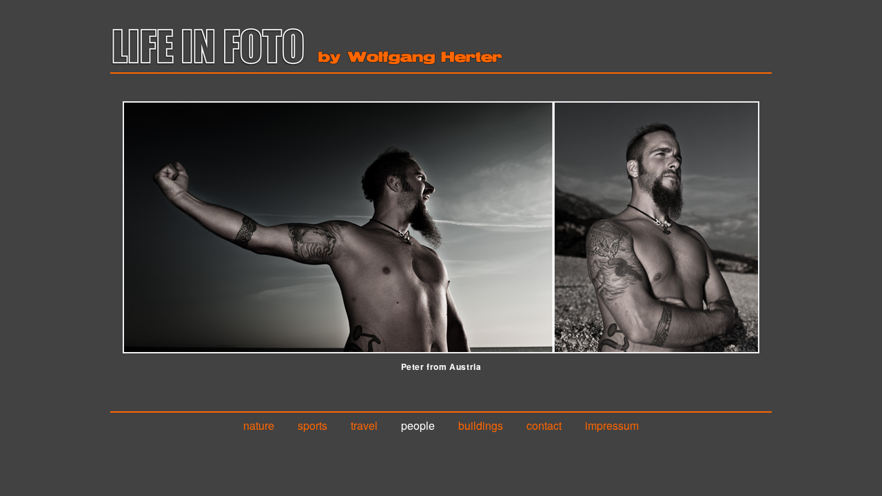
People (418, 425)
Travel (364, 425)
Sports (312, 425)
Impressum (612, 425)
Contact (544, 425)
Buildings (480, 425)
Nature (258, 425)
